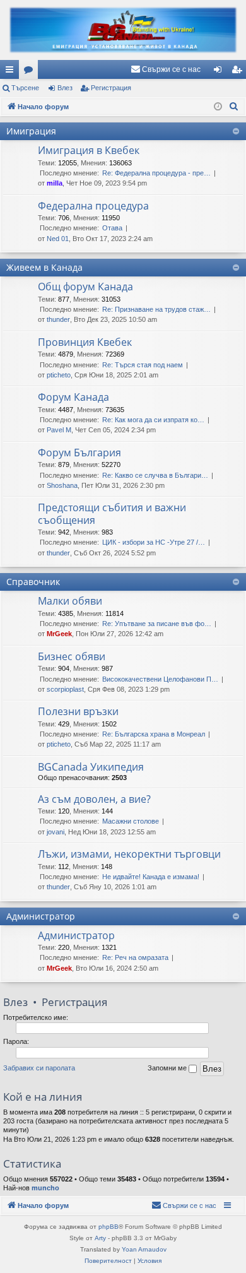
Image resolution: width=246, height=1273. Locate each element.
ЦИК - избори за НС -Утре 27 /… (153, 542)
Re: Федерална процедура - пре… (156, 173)
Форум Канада (73, 397)
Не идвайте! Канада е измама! (150, 876)
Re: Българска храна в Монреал (153, 734)
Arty (100, 1238)
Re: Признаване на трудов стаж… (156, 309)
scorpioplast (65, 689)
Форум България (79, 452)
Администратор (40, 916)
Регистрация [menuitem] (239, 72)
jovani (55, 832)
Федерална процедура (93, 206)
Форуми (31, 72)
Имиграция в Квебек (88, 150)
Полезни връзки (78, 711)
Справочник (33, 582)
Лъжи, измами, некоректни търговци (129, 854)
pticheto (59, 375)
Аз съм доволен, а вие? (94, 799)
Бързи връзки (12, 72)
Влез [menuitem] (220, 72)
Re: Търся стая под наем (142, 365)
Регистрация (111, 88)
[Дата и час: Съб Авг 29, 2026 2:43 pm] (218, 107)
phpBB (108, 1226)
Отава (112, 228)
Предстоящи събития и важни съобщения (112, 513)
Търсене (25, 88)
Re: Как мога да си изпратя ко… (153, 419)
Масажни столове (130, 821)
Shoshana (62, 485)
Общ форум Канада (85, 286)
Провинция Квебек (85, 342)
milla (54, 183)
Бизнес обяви (71, 656)
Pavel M (59, 430)
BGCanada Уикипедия (91, 767)
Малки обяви (70, 601)
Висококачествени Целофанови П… (160, 679)
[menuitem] (165, 69)
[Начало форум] (123, 30)
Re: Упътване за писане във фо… (156, 623)
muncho (45, 1188)
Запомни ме (168, 1068)
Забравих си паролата (39, 1068)
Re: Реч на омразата (135, 957)
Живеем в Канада (44, 267)
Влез (65, 88)
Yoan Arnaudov (144, 1249)
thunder (58, 319)
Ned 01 (58, 238)
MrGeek (59, 633)
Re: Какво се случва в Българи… (155, 475)
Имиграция (31, 131)
